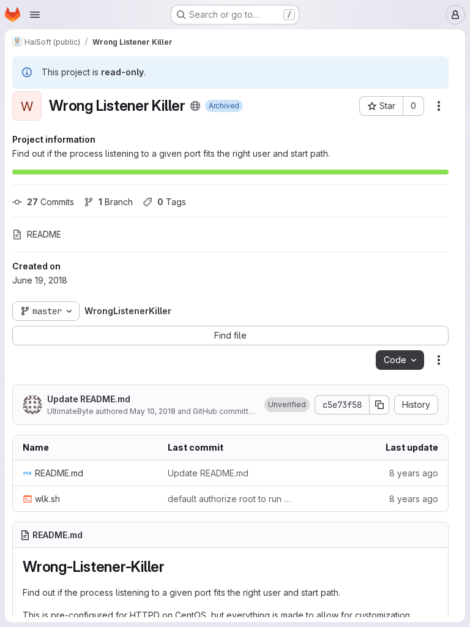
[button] (287, 404)
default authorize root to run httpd (230, 499)
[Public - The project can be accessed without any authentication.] (195, 106)
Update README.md (88, 399)
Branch (116, 202)
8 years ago (413, 473)
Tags (171, 202)
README (44, 234)
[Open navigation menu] (35, 14)
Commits (50, 202)
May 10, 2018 (153, 411)
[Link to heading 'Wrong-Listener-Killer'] (173, 567)
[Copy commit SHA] (379, 405)
